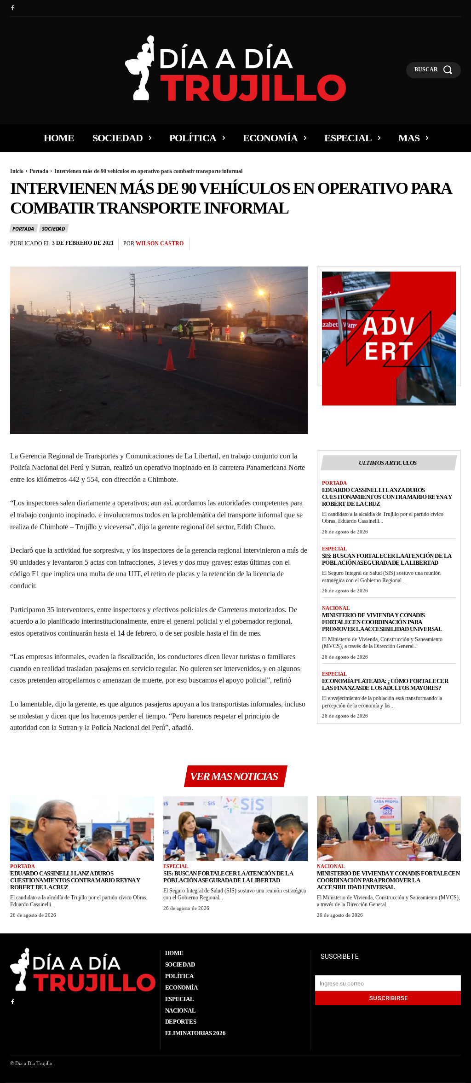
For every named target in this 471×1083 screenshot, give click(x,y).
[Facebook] (12, 8)
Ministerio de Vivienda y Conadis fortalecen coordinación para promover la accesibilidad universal (382, 622)
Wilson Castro (160, 243)
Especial (334, 548)
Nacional (336, 608)
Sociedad (53, 228)
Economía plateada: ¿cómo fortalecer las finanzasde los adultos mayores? (385, 684)
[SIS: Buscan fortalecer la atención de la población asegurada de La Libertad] (235, 828)
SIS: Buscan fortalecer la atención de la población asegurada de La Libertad (387, 559)
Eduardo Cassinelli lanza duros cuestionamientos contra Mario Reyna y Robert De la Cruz (387, 496)
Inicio (16, 171)
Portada (38, 171)
